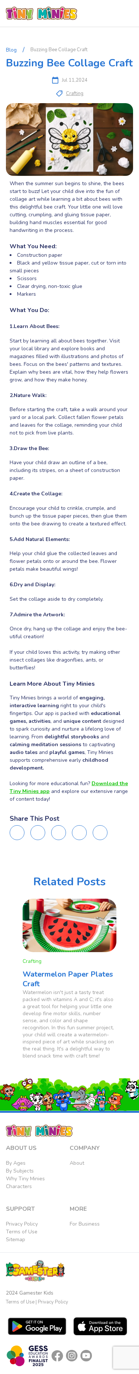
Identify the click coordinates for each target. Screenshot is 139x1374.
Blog (11, 50)
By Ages (16, 1163)
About (77, 1163)
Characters (19, 1186)
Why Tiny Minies (25, 1178)
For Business (85, 1223)
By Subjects (20, 1170)
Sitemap (15, 1239)
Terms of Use (21, 1231)
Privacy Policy (22, 1223)
